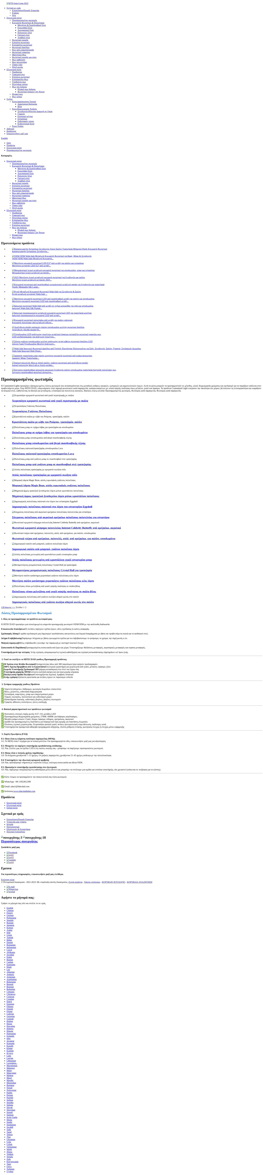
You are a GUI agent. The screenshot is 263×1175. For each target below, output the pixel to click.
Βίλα (20, 106)
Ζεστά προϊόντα (75, 882)
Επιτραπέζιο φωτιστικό (22, 45)
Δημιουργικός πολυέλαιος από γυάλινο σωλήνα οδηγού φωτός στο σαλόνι (53, 602)
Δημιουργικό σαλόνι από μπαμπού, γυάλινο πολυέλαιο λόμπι (45, 549)
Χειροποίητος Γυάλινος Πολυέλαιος (32, 411)
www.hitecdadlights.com (24, 791)
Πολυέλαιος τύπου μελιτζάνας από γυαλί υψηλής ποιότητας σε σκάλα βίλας (54, 591)
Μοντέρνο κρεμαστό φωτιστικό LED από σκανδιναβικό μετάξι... (40, 301)
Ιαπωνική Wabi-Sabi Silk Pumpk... (27, 308)
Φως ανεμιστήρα (19, 62)
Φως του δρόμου (19, 87)
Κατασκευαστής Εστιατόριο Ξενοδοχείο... (30, 251)
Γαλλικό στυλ (24, 35)
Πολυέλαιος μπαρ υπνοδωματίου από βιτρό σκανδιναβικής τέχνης (48, 443)
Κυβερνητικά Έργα (26, 124)
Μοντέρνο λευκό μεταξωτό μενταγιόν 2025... (32, 280)
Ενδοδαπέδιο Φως (20, 79)
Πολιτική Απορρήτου (16, 832)
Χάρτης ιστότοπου (92, 882)
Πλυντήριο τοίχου (20, 84)
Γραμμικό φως (18, 74)
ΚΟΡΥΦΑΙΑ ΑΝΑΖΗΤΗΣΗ (139, 882)
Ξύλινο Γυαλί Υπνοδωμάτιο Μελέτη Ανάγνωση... (33, 344)
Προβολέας (17, 72)
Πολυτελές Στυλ (25, 32)
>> (14, 607)
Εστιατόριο (22, 119)
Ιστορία (10, 824)
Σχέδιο (9, 99)
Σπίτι (9, 143)
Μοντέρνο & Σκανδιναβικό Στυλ (32, 25)
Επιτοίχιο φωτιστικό (21, 42)
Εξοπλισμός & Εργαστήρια (18, 829)
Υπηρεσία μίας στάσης (16, 822)
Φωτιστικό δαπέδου (20, 47)
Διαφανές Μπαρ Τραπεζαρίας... (25, 358)
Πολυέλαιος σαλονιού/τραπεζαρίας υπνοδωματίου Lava (43, 453)
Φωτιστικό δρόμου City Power (31, 92)
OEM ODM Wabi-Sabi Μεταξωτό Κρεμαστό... (32, 258)
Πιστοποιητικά (13, 827)
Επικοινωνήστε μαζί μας (17, 133)
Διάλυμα (10, 129)
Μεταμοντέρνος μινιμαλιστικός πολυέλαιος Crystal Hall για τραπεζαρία (52, 570)
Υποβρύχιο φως (19, 82)
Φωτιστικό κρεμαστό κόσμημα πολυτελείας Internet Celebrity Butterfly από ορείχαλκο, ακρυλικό (66, 527)
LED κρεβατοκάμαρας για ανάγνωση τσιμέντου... (33, 337)
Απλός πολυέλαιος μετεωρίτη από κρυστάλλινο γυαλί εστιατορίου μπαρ (52, 559)
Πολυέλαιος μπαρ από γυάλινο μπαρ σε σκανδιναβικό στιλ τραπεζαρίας (51, 464)
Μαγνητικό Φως (19, 55)
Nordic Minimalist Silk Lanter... (25, 287)
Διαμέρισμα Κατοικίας (27, 104)
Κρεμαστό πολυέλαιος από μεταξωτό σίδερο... (32, 322)
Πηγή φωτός (17, 67)
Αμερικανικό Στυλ (26, 30)
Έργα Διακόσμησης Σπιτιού (24, 101)
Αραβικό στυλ (24, 37)
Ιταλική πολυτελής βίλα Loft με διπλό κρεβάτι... (33, 365)
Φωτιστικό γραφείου (21, 52)
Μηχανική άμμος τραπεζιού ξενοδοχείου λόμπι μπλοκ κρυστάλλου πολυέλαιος (55, 496)
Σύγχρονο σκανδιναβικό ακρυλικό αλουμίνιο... (32, 372)
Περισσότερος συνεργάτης (19, 841)
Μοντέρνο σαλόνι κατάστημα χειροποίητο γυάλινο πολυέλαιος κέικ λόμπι (53, 580)
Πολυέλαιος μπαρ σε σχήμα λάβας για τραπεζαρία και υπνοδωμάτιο (50, 432)
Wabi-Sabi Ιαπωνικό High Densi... (27, 351)
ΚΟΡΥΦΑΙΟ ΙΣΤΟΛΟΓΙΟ (113, 882)
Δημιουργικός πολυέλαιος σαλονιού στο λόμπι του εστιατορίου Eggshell (52, 506)
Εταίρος (15, 13)
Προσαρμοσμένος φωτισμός (24, 20)
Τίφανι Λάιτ (17, 64)
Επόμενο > (8, 607)
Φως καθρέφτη (18, 60)
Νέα (14, 15)
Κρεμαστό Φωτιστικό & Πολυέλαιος (28, 23)
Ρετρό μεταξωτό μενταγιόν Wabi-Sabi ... (29, 294)
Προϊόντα (11, 145)
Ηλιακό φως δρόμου (26, 89)
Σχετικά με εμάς (14, 8)
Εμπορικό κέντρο (25, 116)
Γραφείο (21, 114)
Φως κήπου (17, 97)
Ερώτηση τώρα (7, 879)
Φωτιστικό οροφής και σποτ (24, 57)
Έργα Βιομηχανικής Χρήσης (24, 109)
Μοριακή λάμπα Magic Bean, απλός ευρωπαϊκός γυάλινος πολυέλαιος (51, 485)
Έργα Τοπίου (17, 126)
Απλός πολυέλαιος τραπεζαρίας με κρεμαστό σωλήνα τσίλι (44, 474)
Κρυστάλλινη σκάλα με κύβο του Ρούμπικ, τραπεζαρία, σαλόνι (47, 421)
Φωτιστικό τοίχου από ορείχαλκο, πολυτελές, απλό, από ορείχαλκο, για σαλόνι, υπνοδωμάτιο (63, 538)
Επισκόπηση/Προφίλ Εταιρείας (25, 10)
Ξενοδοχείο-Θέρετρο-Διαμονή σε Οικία (35, 111)
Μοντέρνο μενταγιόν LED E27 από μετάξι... (31, 266)
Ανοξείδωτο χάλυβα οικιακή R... (26, 330)
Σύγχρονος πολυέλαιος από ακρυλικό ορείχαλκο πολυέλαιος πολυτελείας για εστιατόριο (60, 517)
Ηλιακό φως (17, 94)
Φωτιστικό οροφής (20, 40)
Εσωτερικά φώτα (14, 18)
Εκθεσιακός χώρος (26, 121)
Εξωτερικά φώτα (14, 69)
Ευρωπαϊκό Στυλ (25, 28)
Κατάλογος (11, 131)
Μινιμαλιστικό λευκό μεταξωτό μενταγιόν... (31, 273)
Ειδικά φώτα (12, 808)
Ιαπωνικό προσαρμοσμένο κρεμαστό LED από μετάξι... (36, 315)
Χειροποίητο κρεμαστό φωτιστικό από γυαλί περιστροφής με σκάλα (50, 400)
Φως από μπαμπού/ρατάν (23, 50)
